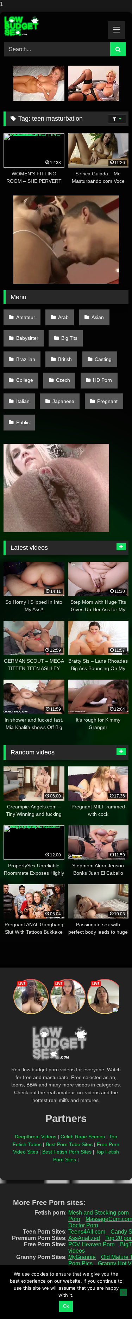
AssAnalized (84, 1238)
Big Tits (69, 338)
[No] (123, 1292)
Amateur (25, 317)
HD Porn (102, 380)
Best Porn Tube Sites (69, 1144)
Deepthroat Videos (35, 1136)
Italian (23, 401)
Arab (63, 317)
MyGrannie (82, 1257)
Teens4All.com (86, 1232)
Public (23, 422)
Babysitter (27, 338)
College (24, 380)
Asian (98, 317)
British (65, 359)
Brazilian (25, 359)
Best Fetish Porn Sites (67, 1152)
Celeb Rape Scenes (83, 1136)
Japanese (63, 401)
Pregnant (107, 401)
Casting (103, 359)
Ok (66, 1306)
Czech (63, 380)
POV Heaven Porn (91, 1244)
